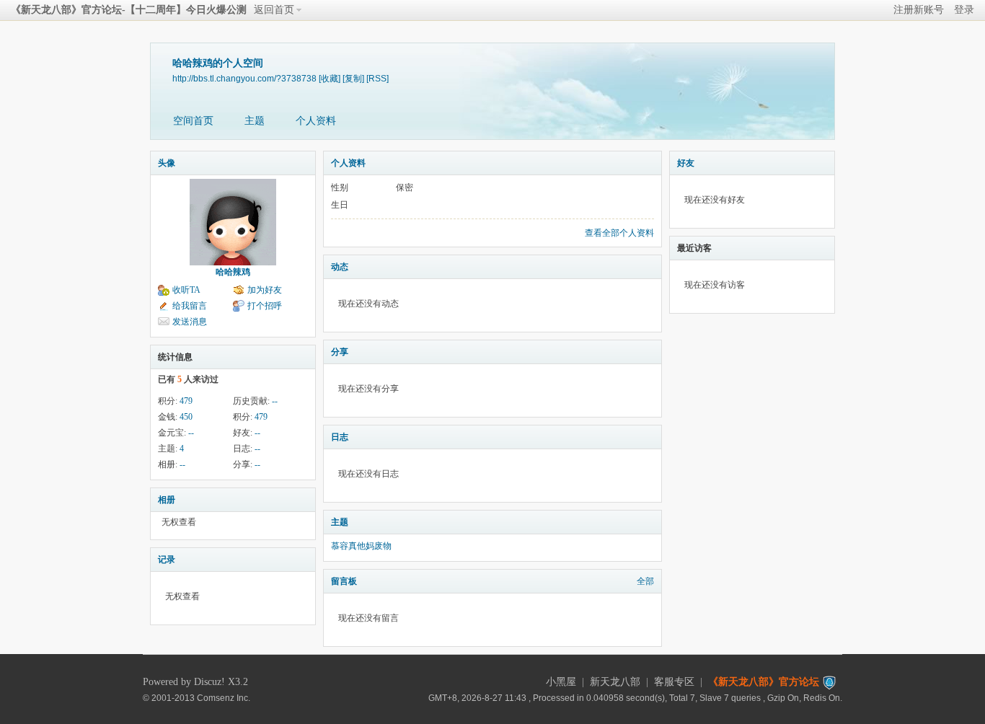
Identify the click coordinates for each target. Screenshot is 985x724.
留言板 (344, 581)
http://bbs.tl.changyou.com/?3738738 (244, 78)
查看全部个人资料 (619, 233)
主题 (254, 120)
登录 (964, 9)
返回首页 (274, 9)
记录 (166, 560)
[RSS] (377, 78)
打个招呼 (264, 306)
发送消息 (189, 322)
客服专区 (674, 681)
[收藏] (329, 78)
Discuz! (209, 681)
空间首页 (193, 120)
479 (186, 401)
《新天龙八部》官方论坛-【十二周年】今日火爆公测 (129, 9)
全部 (645, 581)
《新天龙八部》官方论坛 (763, 681)
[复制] (353, 78)
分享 (339, 352)
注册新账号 (918, 9)
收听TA (186, 290)
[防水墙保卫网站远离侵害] (829, 681)
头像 (166, 163)
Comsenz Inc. (223, 697)
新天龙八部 (615, 681)
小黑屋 (561, 681)
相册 (166, 500)
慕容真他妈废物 (361, 546)
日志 (339, 437)
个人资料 (316, 120)
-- (275, 401)
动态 (339, 267)
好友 (685, 163)
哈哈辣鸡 (233, 272)
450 (186, 417)
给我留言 (189, 306)
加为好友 (264, 290)
